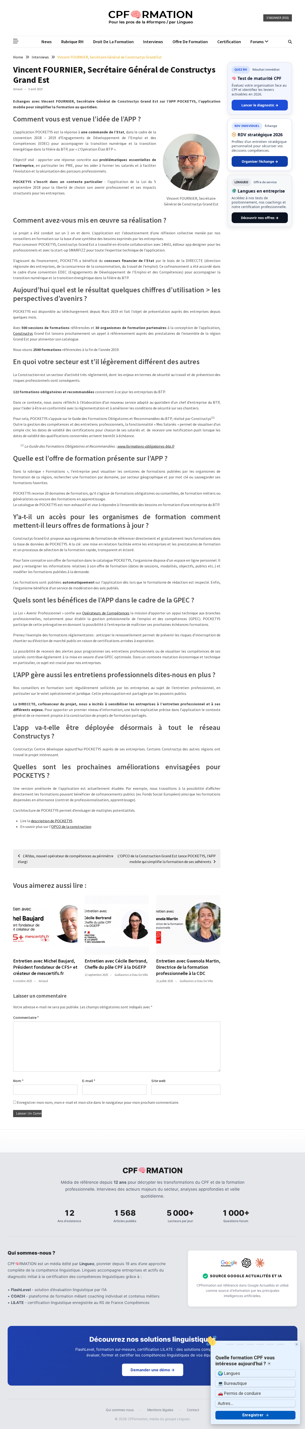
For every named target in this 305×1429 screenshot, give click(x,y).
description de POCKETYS (51, 820)
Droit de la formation (113, 41)
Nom (18, 1080)
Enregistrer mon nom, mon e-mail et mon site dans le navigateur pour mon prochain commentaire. (98, 1102)
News (46, 41)
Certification (229, 41)
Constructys (23, 333)
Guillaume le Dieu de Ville (131, 975)
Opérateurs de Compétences (105, 613)
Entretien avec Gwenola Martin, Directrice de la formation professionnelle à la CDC (188, 967)
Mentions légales (160, 1410)
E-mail (88, 1080)
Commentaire (26, 1017)
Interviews (153, 41)
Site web (158, 1080)
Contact (193, 1410)
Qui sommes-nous (120, 1410)
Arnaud (17, 89)
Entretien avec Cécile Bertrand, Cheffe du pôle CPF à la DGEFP (116, 964)
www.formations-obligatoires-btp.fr (145, 446)
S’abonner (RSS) (277, 18)
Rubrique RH (72, 41)
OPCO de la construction (71, 826)
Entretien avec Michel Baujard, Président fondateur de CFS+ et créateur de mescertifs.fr (45, 967)
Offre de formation (190, 41)
